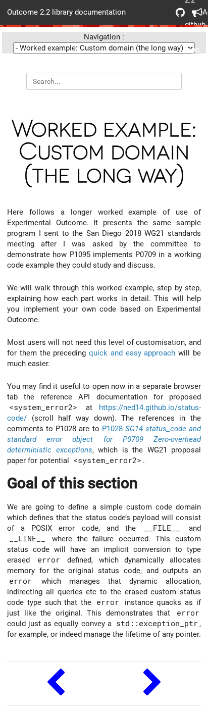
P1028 (104, 439)
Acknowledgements (193, 12)
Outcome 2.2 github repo (177, 12)
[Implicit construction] (55, 683)
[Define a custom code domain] (152, 683)
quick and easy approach (132, 353)
